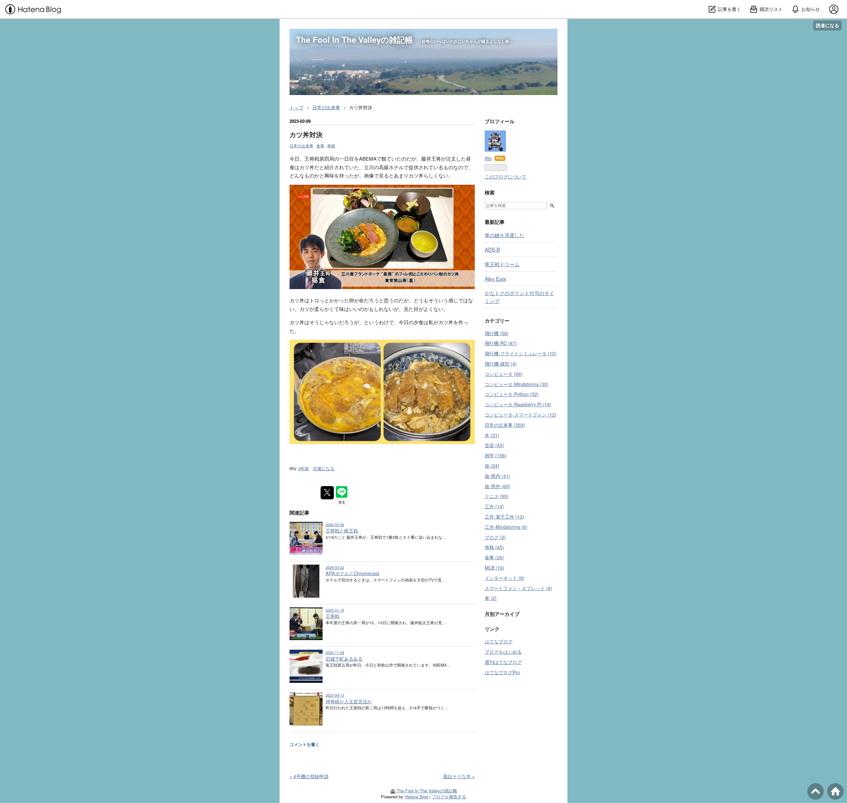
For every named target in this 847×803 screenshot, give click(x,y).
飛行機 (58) (497, 333)
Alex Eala (495, 278)
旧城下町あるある (344, 658)
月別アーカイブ (502, 614)
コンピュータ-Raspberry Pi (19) (518, 404)
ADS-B (492, 249)
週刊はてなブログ (503, 662)
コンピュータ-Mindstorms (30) (517, 384)
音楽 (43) (494, 445)
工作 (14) (494, 506)
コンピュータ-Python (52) (512, 394)
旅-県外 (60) (497, 486)
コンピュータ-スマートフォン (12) (521, 414)
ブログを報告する (449, 796)
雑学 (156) (496, 455)
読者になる (827, 25)
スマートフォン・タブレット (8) (518, 588)
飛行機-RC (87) (501, 343)
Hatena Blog (416, 796)
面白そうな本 (459, 776)
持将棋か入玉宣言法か (349, 701)
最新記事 (495, 222)
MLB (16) (494, 567)
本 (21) (492, 435)
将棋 (331, 145)
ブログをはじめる (503, 651)
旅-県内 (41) (497, 476)
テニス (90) (497, 496)
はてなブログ (499, 641)
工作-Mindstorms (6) (506, 527)
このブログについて (505, 176)
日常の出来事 (301, 145)
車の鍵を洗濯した (504, 234)
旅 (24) (492, 465)
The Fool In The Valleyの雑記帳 (354, 39)
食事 (320, 145)
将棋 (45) (494, 547)
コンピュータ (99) (503, 374)
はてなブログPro (502, 672)
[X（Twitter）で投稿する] (327, 492)
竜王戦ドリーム (502, 264)
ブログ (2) (495, 537)
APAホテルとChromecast (352, 573)
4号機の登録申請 (309, 776)
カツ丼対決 (306, 134)
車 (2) (491, 598)
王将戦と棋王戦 (342, 530)
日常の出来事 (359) (505, 425)
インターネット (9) (504, 578)
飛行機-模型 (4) (501, 363)
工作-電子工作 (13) (504, 516)
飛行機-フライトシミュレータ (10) (521, 353)
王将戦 (311, 158)
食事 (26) (494, 557)
